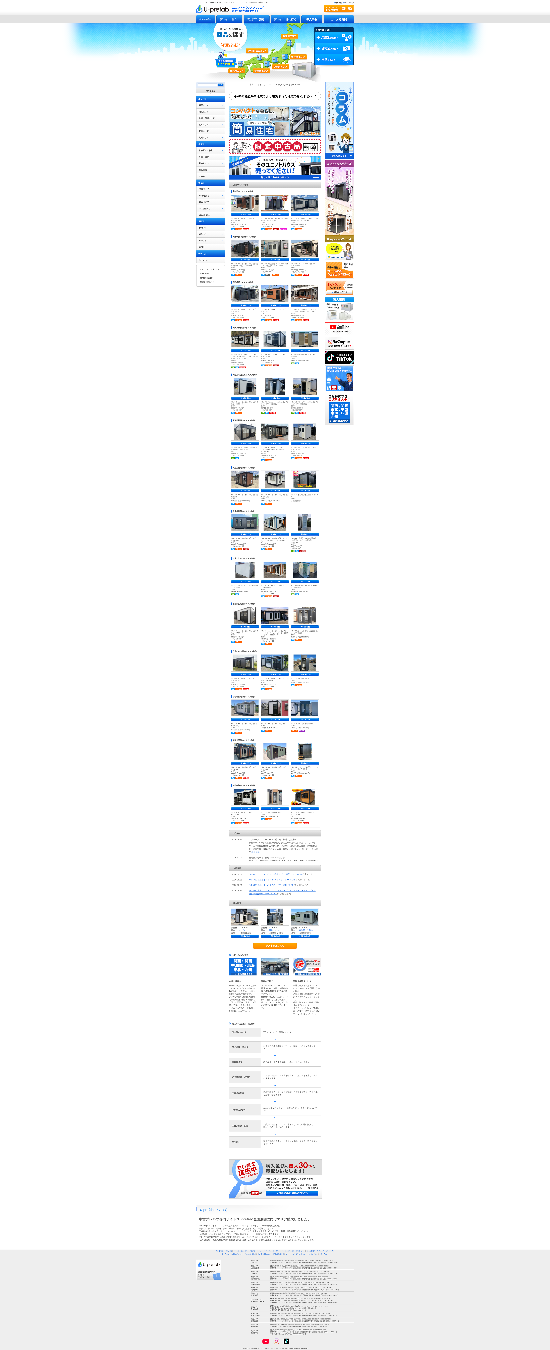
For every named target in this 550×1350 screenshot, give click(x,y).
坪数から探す (334, 61)
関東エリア (292, 58)
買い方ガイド (226, 1254)
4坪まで (202, 234)
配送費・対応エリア (207, 282)
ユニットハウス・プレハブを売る (268, 1251)
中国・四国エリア (207, 118)
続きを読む (257, 852)
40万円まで (204, 195)
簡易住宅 (203, 170)
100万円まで (204, 208)
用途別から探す (334, 37)
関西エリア (262, 64)
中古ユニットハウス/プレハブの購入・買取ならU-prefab (274, 1348)
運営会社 (338, 3)
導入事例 (311, 19)
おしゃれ (203, 260)
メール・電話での (332, 8)
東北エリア (289, 42)
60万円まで (204, 202)
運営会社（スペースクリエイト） (307, 1254)
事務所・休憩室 (206, 150)
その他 (202, 176)
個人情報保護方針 (206, 278)
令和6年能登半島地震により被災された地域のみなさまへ (273, 96)
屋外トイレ (204, 163)
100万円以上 (204, 215)
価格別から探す (334, 48)
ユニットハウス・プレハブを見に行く (292, 1251)
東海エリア (277, 62)
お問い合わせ (324, 1254)
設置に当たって (205, 273)
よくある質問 (339, 19)
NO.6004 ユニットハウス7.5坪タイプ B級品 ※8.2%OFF (276, 874)
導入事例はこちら (275, 946)
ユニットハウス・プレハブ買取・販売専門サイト (230, 9)
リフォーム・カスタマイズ (209, 269)
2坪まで (202, 228)
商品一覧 (229, 1251)
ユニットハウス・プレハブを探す (244, 1251)
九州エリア (239, 70)
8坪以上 (202, 247)
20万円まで (204, 189)
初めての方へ (206, 19)
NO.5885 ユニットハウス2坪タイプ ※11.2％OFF (272, 885)
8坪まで (202, 241)
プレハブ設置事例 (250, 1254)
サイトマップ (349, 3)
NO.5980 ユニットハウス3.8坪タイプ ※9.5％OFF (272, 880)
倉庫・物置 (204, 157)
